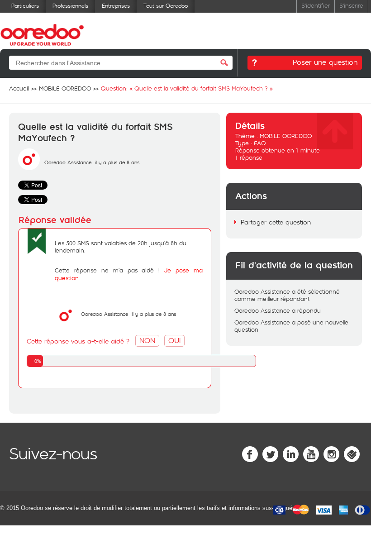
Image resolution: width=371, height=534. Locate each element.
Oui (174, 340)
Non (147, 340)
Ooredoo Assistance (67, 162)
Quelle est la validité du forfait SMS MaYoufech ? (95, 133)
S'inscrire (351, 5)
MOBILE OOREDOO (286, 136)
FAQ (260, 143)
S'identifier (315, 5)
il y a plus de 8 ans (154, 313)
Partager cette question (276, 222)
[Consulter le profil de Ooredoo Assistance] (29, 168)
